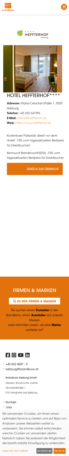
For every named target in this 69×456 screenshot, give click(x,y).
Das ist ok (59, 450)
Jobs (9, 407)
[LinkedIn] (27, 355)
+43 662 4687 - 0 (17, 364)
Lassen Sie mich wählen (15, 450)
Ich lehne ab (44, 450)
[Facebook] (8, 355)
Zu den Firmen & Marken (36, 301)
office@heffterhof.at (31, 118)
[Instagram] (14, 355)
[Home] (8, 7)
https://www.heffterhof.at (33, 123)
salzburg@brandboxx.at (22, 369)
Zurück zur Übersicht (35, 170)
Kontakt (11, 402)
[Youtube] (21, 355)
